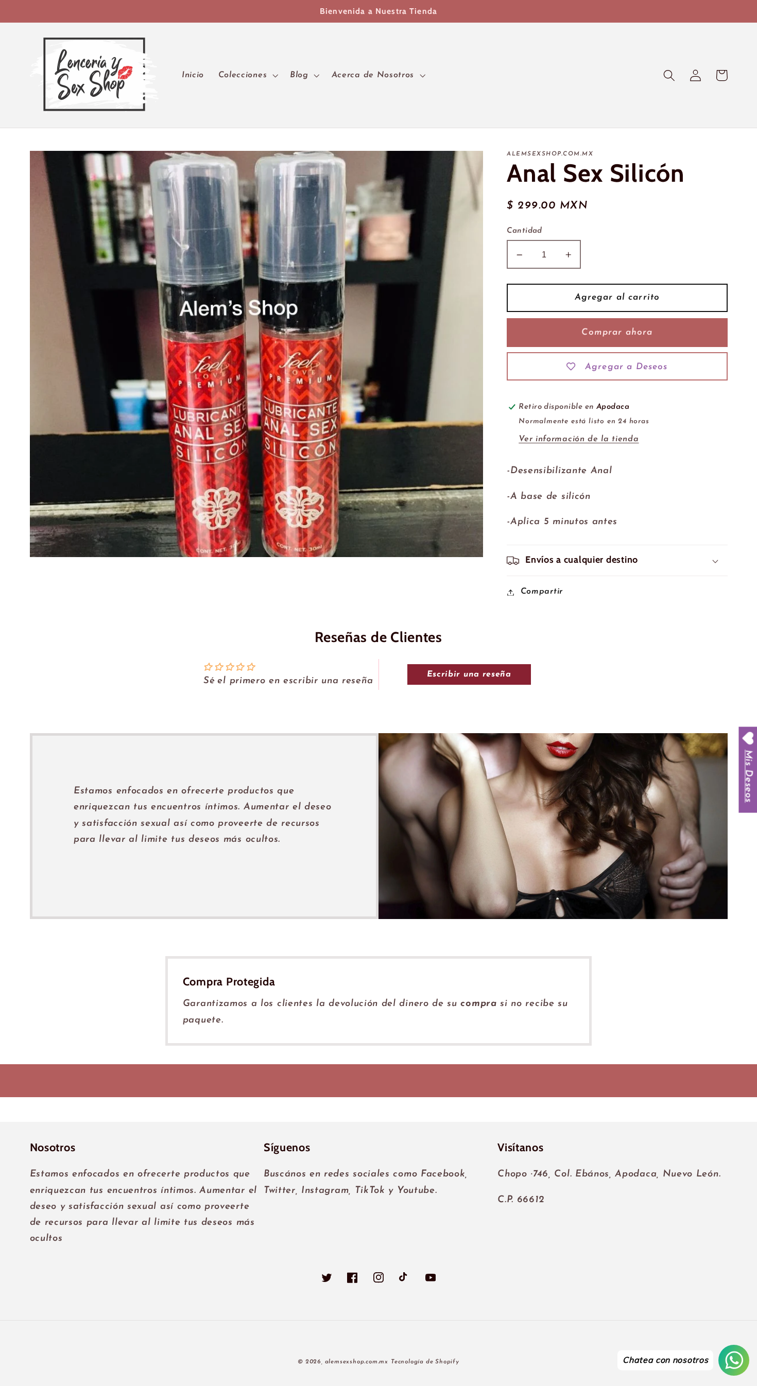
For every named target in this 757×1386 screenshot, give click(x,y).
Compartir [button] (542, 592)
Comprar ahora (616, 332)
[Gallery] (257, 354)
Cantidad (524, 231)
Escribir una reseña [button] (469, 674)
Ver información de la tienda (579, 440)
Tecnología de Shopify (425, 1362)
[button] (247, 75)
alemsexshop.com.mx (357, 1362)
